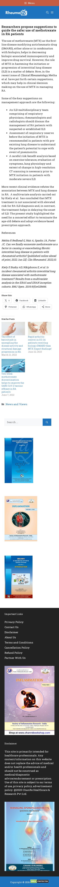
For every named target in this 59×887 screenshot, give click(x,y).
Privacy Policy (14, 622)
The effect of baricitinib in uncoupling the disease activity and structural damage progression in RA (12, 344)
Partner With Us (15, 658)
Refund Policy (14, 652)
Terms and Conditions (19, 642)
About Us (10, 637)
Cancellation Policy (17, 647)
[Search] (47, 422)
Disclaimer (11, 632)
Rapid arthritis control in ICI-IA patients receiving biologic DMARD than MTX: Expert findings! (39, 342)
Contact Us (11, 627)
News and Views (16, 404)
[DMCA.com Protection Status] (39, 882)
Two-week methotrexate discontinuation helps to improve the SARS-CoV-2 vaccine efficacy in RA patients (13, 382)
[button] (47, 12)
